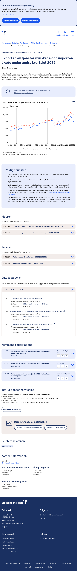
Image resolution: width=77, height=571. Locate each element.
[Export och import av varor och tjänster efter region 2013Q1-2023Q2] (72, 233)
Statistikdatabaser (8, 542)
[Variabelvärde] (29, 149)
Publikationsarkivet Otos (10, 548)
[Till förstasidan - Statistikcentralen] (4, 33)
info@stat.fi (6, 527)
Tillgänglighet (66, 563)
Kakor (50, 567)
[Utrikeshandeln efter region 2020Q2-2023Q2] (72, 263)
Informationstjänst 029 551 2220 (12, 523)
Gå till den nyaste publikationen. (23, 93)
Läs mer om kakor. (8, 14)
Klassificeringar (7, 545)
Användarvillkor (40, 563)
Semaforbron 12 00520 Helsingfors (8, 516)
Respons (27, 563)
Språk (58, 35)
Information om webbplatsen (34, 567)
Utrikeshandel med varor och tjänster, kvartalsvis (27, 298)
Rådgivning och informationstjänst (51, 515)
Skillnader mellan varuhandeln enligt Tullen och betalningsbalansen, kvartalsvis (37, 311)
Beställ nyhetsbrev (47, 539)
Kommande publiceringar (10, 552)
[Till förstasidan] (15, 502)
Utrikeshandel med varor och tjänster (36, 304)
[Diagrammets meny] (73, 102)
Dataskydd (53, 563)
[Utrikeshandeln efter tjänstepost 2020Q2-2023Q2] (72, 257)
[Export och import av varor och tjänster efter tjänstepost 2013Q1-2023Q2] (72, 226)
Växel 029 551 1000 (8, 520)
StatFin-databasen (8, 539)
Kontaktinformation (13, 563)
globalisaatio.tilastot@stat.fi (12, 463)
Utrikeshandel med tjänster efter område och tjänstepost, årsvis (32, 324)
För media (43, 518)
